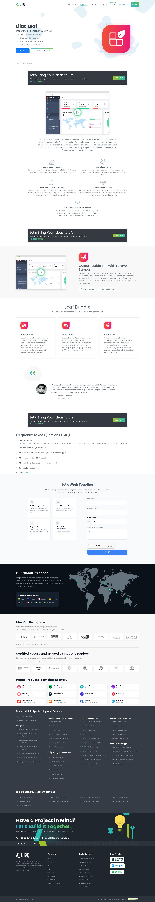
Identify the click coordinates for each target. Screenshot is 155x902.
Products (83, 4)
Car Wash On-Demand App (90, 747)
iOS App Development (26, 716)
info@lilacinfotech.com (57, 838)
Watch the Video (88, 289)
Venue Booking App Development (123, 755)
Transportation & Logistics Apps (60, 718)
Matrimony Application (57, 778)
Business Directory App (120, 738)
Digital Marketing (84, 869)
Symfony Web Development (90, 801)
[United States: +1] (89, 521)
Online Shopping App (119, 722)
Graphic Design (84, 879)
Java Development (24, 801)
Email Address (91, 508)
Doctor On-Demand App (89, 751)
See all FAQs (20, 472)
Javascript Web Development (91, 797)
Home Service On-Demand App (91, 726)
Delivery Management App (59, 734)
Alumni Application (56, 766)
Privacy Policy (102, 899)
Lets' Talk (118, 78)
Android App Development (27, 721)
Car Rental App (55, 730)
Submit (107, 552)
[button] (77, 112)
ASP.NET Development (120, 797)
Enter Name (90, 498)
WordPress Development (58, 797)
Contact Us (123, 4)
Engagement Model (53, 883)
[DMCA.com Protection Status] (133, 899)
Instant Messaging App (58, 757)
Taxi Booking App (56, 722)
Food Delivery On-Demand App (91, 722)
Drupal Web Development (121, 801)
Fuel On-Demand (87, 734)
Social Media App (56, 770)
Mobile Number (91, 517)
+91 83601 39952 (36, 81)
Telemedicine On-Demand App (91, 759)
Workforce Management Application (30, 753)
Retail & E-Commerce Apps (120, 718)
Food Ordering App (119, 734)
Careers (113, 4)
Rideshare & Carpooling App (59, 738)
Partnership (51, 876)
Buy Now (23, 51)
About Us (50, 858)
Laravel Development (25, 797)
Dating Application (56, 774)
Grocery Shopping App (120, 726)
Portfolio (93, 4)
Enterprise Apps (22, 726)
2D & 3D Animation (85, 883)
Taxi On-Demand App (88, 730)
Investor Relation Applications (60, 761)
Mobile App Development (87, 858)
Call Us (134, 4)
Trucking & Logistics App (58, 743)
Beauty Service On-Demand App (92, 743)
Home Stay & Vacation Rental (122, 747)
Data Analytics (83, 886)
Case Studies (51, 879)
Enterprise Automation (86, 876)
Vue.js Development (25, 805)
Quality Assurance (84, 872)
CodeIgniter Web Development (60, 801)
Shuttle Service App (57, 747)
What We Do (72, 4)
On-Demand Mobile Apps (88, 718)
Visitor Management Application (29, 729)
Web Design (82, 865)
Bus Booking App (56, 726)
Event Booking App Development (123, 760)
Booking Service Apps (118, 744)
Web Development (85, 862)
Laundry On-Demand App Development (94, 755)
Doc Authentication (114, 899)
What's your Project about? (95, 527)
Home (17, 63)
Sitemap (124, 899)
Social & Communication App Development (59, 753)
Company (103, 4)
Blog (48, 865)
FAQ (48, 869)
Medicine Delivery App (120, 730)
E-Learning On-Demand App (90, 764)
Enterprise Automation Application (29, 762)
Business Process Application (28, 757)
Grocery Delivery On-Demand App (92, 738)
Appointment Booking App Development (125, 751)
